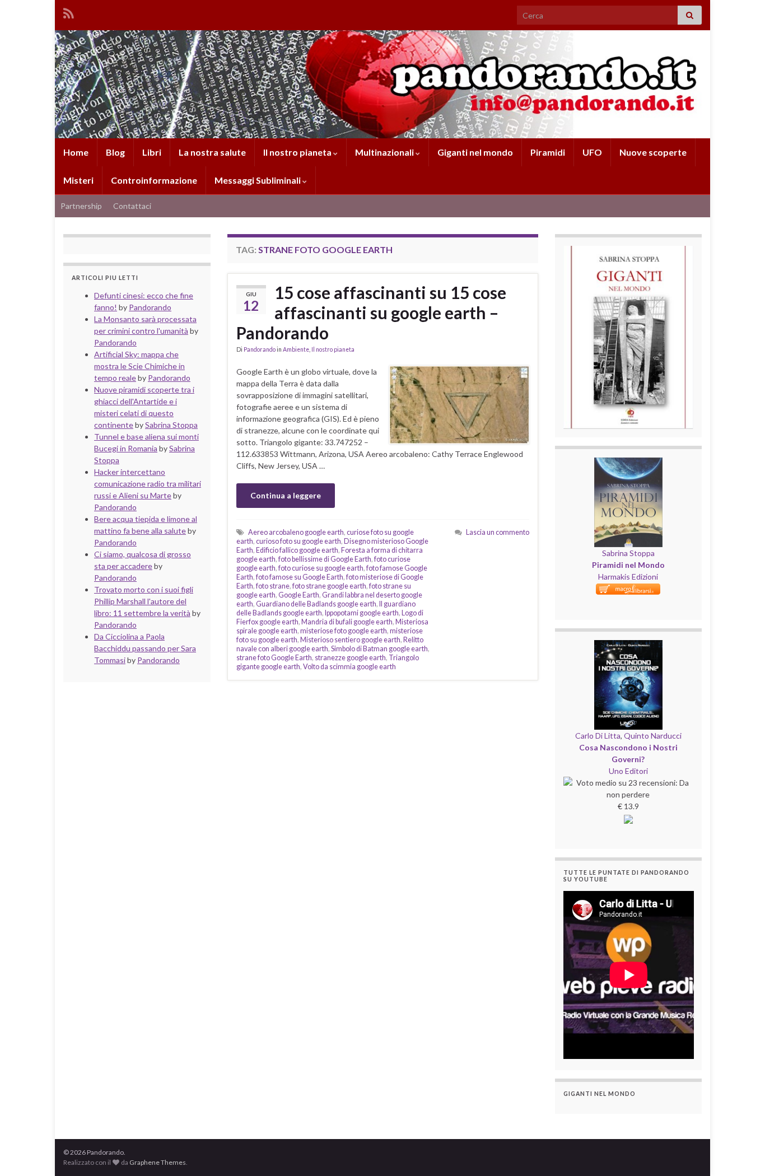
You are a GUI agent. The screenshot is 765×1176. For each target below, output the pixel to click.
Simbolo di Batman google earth (379, 649)
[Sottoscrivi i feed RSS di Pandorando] (68, 11)
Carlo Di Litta (598, 735)
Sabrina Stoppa (628, 553)
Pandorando (260, 349)
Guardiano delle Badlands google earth (316, 604)
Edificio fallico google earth (297, 550)
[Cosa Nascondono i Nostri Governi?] (628, 646)
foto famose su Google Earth (299, 577)
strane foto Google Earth (274, 658)
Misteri (78, 180)
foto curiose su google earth (320, 568)
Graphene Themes (157, 1162)
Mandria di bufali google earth (347, 622)
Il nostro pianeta (298, 152)
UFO (592, 152)
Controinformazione (154, 180)
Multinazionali (385, 152)
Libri (151, 152)
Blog (115, 152)
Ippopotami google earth (362, 613)
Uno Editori (628, 771)
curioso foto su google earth (298, 541)
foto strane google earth (329, 586)
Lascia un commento (497, 532)
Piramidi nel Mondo (628, 565)
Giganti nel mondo (475, 152)
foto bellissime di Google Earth (324, 559)
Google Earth (298, 595)
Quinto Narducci (653, 735)
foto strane (273, 586)
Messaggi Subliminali (258, 180)
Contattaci (132, 206)
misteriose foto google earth (343, 631)
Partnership (81, 206)
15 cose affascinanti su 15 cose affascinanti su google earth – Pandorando (371, 312)
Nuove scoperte (653, 152)
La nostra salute (212, 152)
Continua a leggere (285, 495)
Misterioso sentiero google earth (350, 640)
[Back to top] (740, 1151)
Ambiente (296, 349)
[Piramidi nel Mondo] (628, 463)
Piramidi (547, 152)
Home (75, 152)
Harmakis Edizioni (628, 576)
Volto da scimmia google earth (349, 666)
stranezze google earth (350, 658)
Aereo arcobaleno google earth (296, 532)
